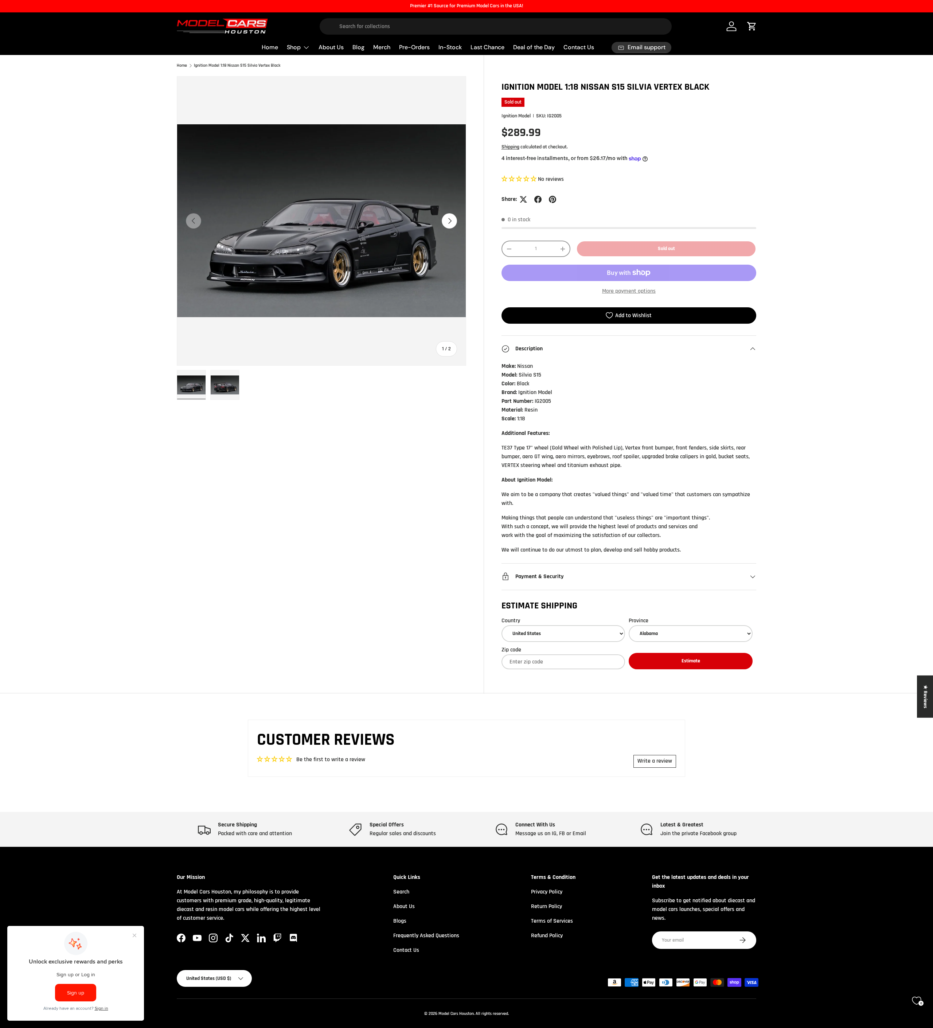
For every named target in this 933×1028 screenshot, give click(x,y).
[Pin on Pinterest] (552, 199)
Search (401, 892)
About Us (331, 47)
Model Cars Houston (456, 1013)
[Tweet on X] (523, 199)
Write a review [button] (654, 761)
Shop (294, 47)
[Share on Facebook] (538, 199)
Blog (358, 47)
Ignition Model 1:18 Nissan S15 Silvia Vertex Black (237, 65)
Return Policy (546, 906)
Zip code (511, 650)
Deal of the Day (534, 47)
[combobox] (496, 26)
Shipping (510, 147)
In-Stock (450, 47)
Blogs (399, 921)
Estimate (691, 661)
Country (510, 620)
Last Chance (487, 47)
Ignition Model (516, 116)
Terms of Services (552, 921)
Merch (381, 47)
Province (638, 620)
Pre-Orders (414, 47)
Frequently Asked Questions (426, 935)
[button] (519, 179)
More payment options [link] (629, 291)
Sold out (666, 248)
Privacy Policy (546, 892)
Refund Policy (547, 935)
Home (270, 47)
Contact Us (578, 47)
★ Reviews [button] (925, 696)
